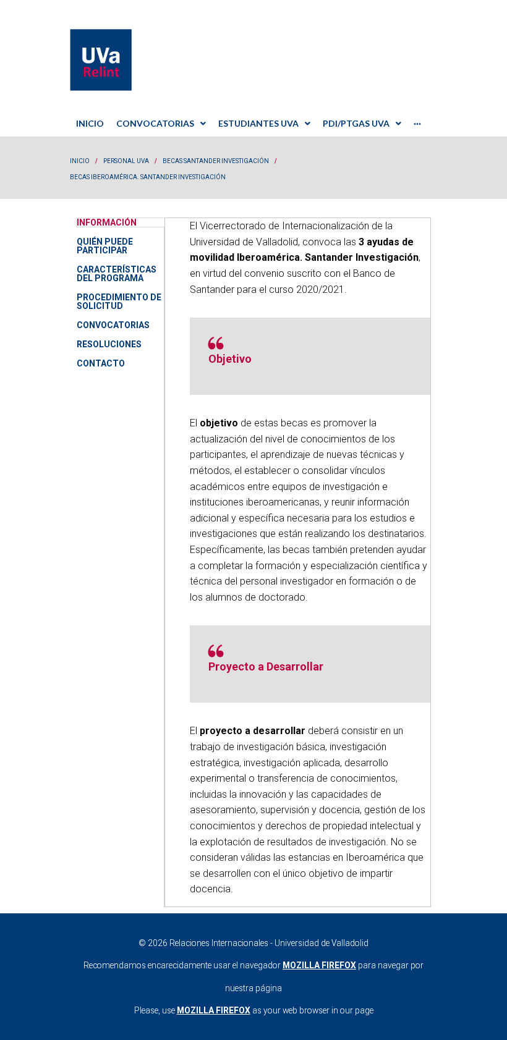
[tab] (120, 562)
